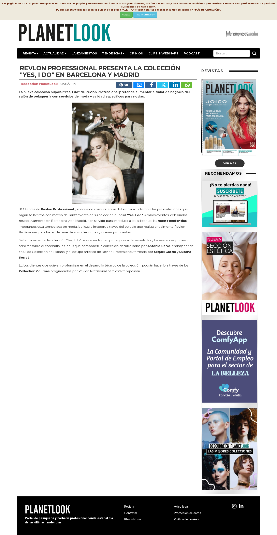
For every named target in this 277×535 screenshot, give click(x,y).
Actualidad (53, 53)
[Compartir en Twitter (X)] (162, 85)
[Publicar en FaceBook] (150, 85)
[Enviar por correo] (138, 85)
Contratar (130, 513)
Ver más (229, 163)
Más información (145, 14)
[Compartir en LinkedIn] (174, 85)
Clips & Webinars (163, 53)
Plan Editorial (132, 519)
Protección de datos (187, 513)
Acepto (126, 14)
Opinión (136, 53)
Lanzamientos (84, 53)
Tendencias (112, 53)
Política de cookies (186, 519)
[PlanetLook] (234, 506)
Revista (29, 53)
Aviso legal (181, 506)
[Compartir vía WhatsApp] (186, 85)
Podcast (192, 53)
